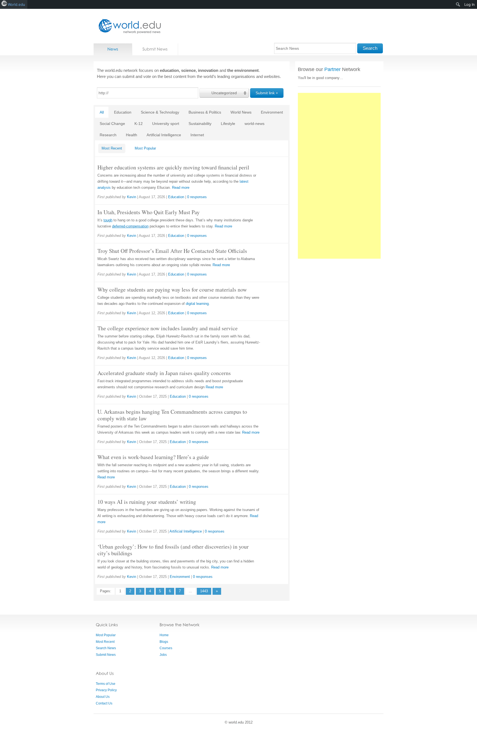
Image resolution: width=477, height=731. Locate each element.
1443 (204, 591)
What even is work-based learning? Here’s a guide (153, 457)
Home (164, 635)
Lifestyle (228, 123)
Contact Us (104, 703)
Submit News (155, 49)
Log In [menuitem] (469, 4)
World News (240, 112)
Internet (197, 135)
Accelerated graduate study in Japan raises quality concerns (164, 373)
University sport (165, 123)
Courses (166, 648)
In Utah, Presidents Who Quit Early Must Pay (148, 212)
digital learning (197, 304)
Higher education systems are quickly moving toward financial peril (173, 167)
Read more (180, 187)
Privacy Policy (106, 690)
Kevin (131, 197)
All (102, 112)
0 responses (197, 197)
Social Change (112, 123)
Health (131, 135)
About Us (103, 697)
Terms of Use (105, 684)
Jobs (163, 655)
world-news (254, 123)
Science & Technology (160, 112)
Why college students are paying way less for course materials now (172, 289)
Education (122, 112)
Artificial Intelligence (164, 135)
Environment (272, 112)
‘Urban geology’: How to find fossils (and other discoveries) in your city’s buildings (173, 550)
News (112, 49)
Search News (106, 648)
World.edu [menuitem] (16, 4)
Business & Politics (205, 112)
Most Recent (112, 148)
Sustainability (200, 123)
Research (108, 135)
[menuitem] (458, 4)
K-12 (138, 123)
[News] (128, 26)
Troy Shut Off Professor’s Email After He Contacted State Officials (172, 251)
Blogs (164, 642)
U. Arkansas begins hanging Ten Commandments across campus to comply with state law (172, 415)
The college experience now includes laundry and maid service (167, 328)
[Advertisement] (339, 176)
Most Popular (145, 148)
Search (370, 48)
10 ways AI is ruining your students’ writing (146, 501)
